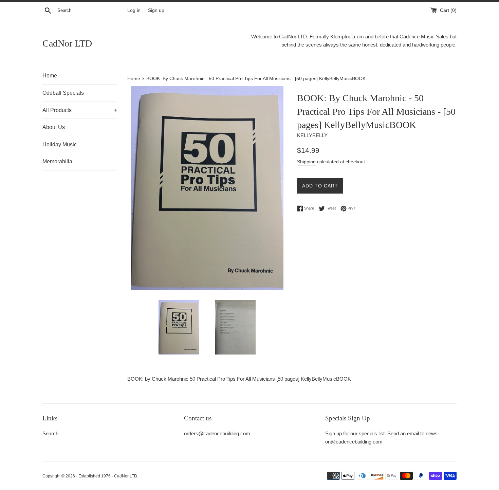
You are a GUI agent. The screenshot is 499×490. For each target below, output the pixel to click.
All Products (79, 110)
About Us (53, 127)
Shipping (306, 161)
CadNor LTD (67, 43)
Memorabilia (57, 161)
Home (49, 75)
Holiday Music (59, 144)
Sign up (156, 10)
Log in (134, 10)
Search (50, 433)
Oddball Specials (63, 93)
